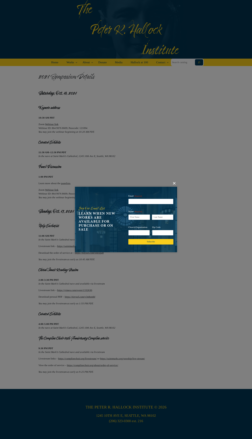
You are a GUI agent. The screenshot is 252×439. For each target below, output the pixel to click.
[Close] (174, 183)
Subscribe (151, 242)
